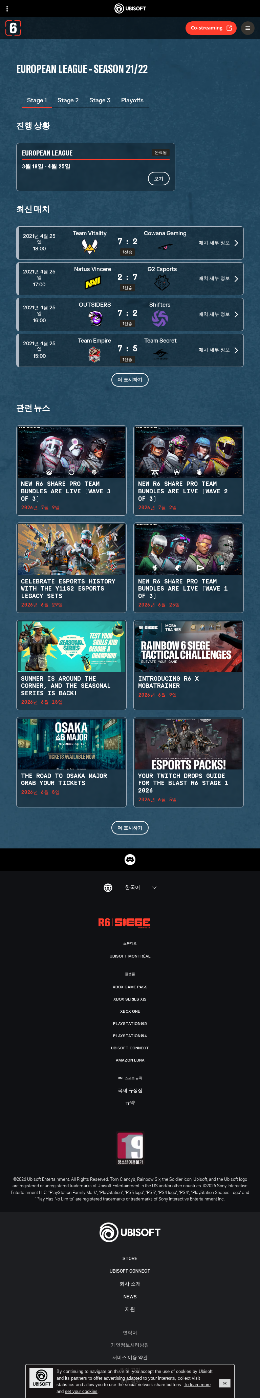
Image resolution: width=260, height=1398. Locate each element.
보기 (159, 178)
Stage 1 (37, 100)
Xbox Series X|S (130, 999)
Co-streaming (206, 27)
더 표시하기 (130, 379)
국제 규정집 (130, 1090)
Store (130, 1258)
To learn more (197, 1384)
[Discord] (130, 859)
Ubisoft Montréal (130, 956)
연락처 (130, 1332)
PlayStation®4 (130, 1035)
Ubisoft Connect (130, 1271)
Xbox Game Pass (130, 987)
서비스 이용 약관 (130, 1357)
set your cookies (81, 1391)
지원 (130, 1309)
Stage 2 (68, 100)
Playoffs (132, 100)
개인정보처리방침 (130, 1344)
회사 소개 (130, 1284)
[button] (130, 243)
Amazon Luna (130, 1060)
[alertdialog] (130, 1381)
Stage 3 (99, 100)
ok (225, 1383)
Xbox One (130, 1011)
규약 (130, 1103)
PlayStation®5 (130, 1023)
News (130, 1296)
